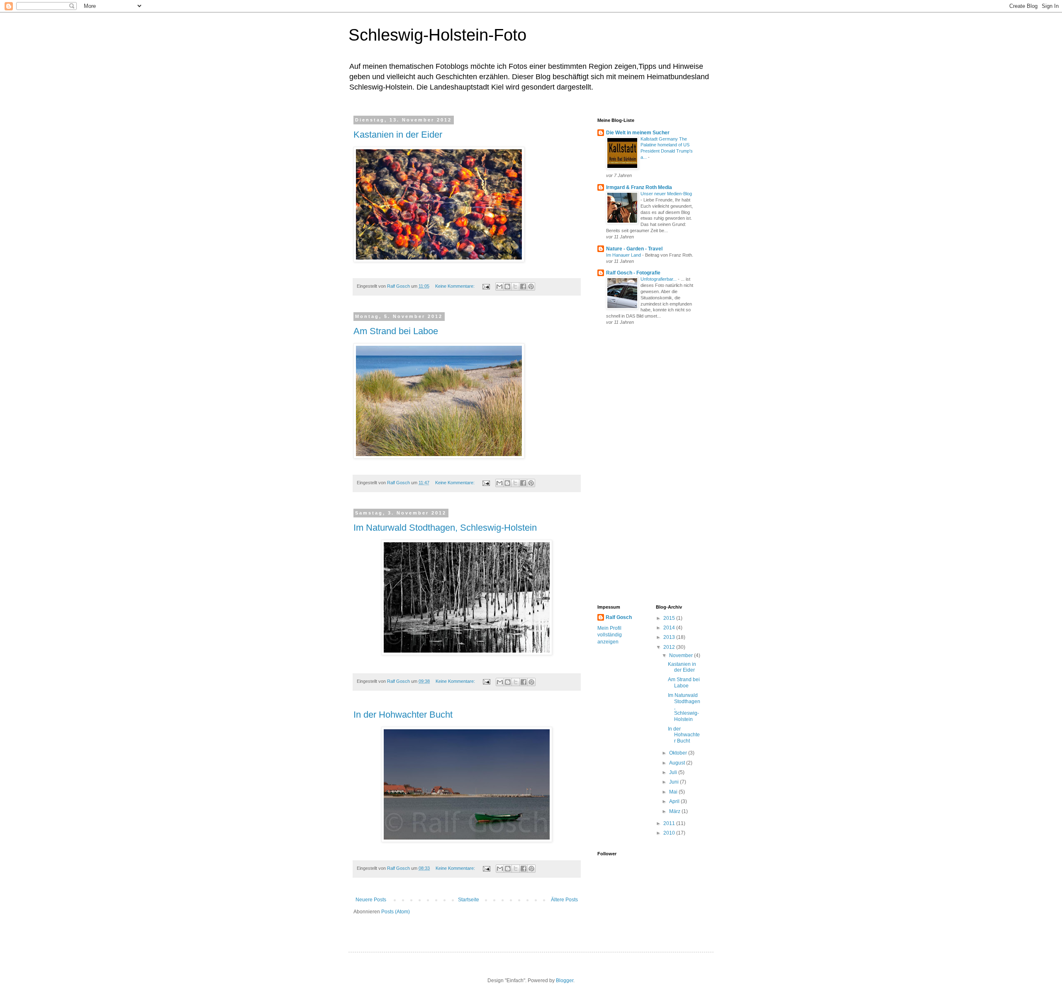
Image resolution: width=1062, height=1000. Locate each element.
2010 (669, 833)
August (677, 763)
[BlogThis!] (507, 286)
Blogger (564, 980)
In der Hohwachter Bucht (403, 714)
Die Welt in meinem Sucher (638, 133)
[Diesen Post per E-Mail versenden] (499, 286)
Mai (674, 792)
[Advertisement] (630, 465)
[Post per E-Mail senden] (485, 286)
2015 (669, 618)
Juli (673, 772)
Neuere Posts (371, 900)
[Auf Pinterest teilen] (531, 286)
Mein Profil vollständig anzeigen (609, 635)
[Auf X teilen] (515, 286)
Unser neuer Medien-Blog (666, 193)
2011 (669, 823)
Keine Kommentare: (455, 286)
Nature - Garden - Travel (634, 249)
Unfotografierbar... (659, 279)
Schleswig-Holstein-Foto (437, 35)
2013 (669, 637)
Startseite (468, 900)
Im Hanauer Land (624, 254)
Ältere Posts (564, 900)
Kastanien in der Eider (397, 134)
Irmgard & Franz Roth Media (639, 187)
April (675, 801)
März (675, 811)
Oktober (678, 753)
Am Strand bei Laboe (395, 331)
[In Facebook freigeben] (523, 286)
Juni (674, 782)
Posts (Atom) (395, 912)
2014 (669, 628)
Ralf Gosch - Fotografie (633, 273)
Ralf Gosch (619, 617)
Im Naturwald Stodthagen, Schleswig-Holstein (445, 527)
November (681, 655)
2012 (669, 647)
